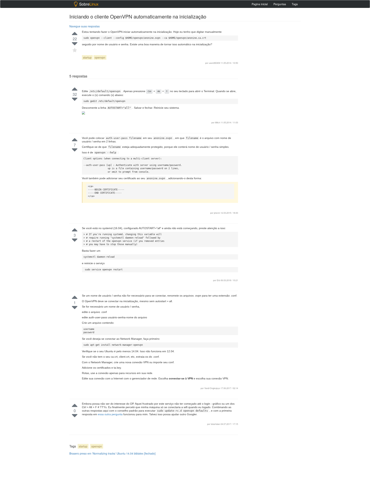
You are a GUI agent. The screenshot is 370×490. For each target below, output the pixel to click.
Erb (219, 280)
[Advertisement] (272, 81)
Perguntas (279, 4)
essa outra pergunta (110, 414)
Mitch (218, 122)
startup (87, 57)
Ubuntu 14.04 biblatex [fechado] (136, 453)
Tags (295, 4)
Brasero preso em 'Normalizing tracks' (92, 453)
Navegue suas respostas (84, 26)
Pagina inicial (260, 4)
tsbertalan (216, 423)
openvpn (100, 57)
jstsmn (217, 212)
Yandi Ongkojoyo (212, 388)
